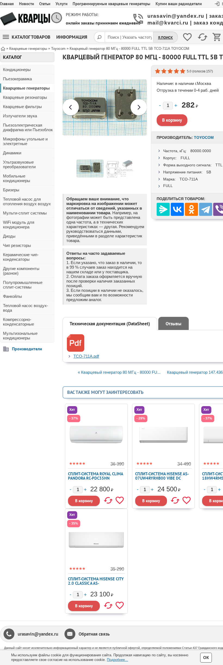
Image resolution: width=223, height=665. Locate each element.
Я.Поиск (165, 37)
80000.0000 (200, 151)
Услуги (61, 3)
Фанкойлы (12, 296)
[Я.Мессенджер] (163, 209)
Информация (71, 37)
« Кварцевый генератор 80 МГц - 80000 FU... (119, 372)
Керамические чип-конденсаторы (21, 257)
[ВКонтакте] (177, 209)
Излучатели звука (20, 116)
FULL (185, 158)
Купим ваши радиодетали (179, 3)
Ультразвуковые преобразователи (19, 164)
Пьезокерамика (17, 78)
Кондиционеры (17, 69)
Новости (26, 3)
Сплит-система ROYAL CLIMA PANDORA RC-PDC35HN (95, 476)
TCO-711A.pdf (86, 356)
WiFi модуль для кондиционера (18, 224)
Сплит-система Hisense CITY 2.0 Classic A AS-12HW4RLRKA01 (96, 583)
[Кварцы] (25, 19)
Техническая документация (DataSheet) (110, 324)
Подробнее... (117, 660)
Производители (27, 348)
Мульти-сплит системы (25, 213)
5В (208, 172)
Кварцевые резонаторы (25, 97)
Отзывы (173, 324)
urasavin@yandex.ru (38, 634)
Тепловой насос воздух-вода (25, 307)
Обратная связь (94, 634)
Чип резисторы (17, 245)
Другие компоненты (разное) (21, 270)
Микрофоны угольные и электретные (25, 141)
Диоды (9, 236)
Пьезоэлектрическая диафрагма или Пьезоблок (28, 127)
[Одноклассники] (191, 209)
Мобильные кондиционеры (16, 178)
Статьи (44, 3)
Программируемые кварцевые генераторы (111, 3)
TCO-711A (188, 179)
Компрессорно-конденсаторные (18, 321)
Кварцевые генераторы (26, 88)
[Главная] (3, 48)
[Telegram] (205, 209)
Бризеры (11, 190)
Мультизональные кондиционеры (20, 335)
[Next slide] (139, 107)
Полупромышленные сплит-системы (22, 284)
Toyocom (204, 137)
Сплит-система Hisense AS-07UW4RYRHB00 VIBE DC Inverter (162, 478)
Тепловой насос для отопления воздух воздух (27, 201)
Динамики (12, 153)
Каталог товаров (31, 37)
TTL (218, 165)
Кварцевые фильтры (22, 106)
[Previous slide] (71, 107)
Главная (7, 3)
